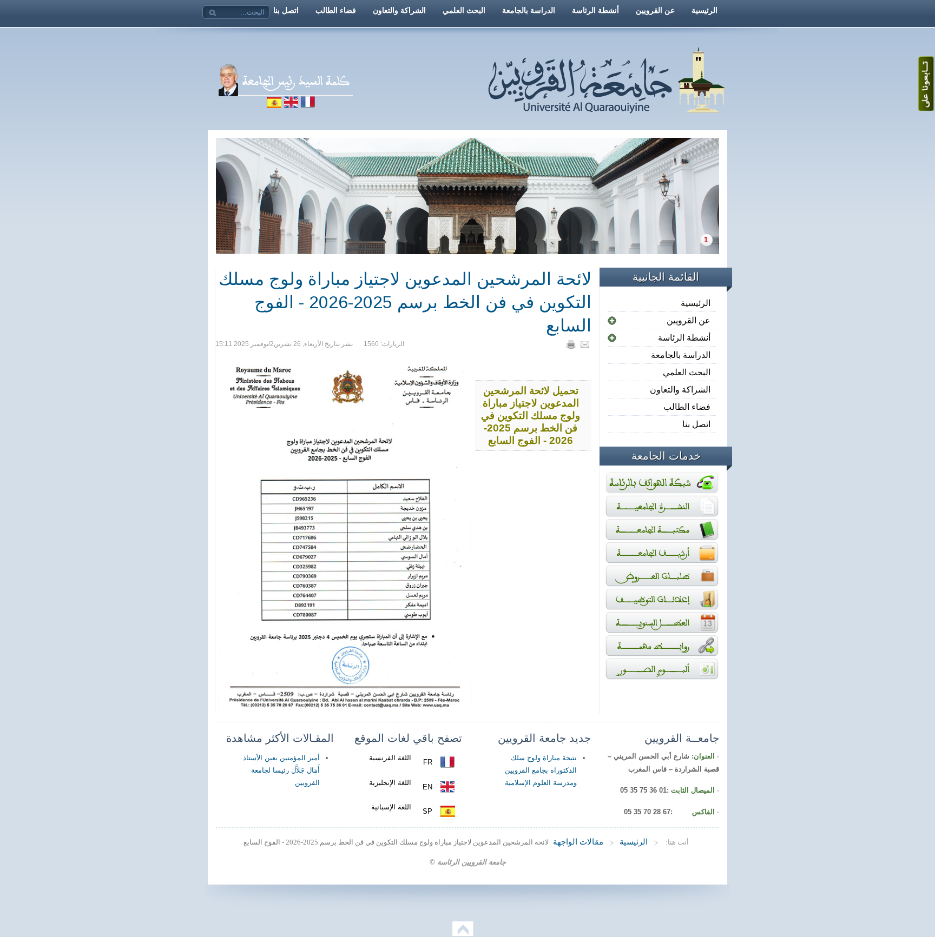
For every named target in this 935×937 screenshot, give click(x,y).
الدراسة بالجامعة (680, 355)
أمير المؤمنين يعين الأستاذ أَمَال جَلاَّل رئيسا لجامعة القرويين (281, 770)
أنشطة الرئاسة (684, 337)
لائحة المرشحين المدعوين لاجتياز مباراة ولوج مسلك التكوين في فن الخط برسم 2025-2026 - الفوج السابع (405, 302)
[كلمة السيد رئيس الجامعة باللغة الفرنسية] (393, 105)
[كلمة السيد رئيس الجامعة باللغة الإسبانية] (273, 105)
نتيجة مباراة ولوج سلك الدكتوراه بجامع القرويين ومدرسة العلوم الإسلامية (541, 770)
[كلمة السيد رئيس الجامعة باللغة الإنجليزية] (291, 105)
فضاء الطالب (686, 406)
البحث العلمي (686, 372)
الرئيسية (695, 303)
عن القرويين (688, 320)
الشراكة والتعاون (680, 389)
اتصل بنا (696, 424)
